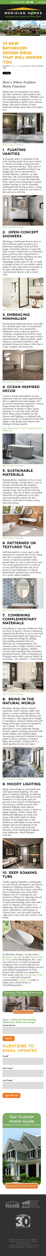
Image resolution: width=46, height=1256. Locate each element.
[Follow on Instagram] (30, 2)
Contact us (24, 979)
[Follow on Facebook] (27, 2)
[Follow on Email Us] (32, 2)
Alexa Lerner (16, 66)
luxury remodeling (15, 956)
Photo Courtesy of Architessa (13, 145)
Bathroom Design (25, 1022)
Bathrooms (9, 1022)
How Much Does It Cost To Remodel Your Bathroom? (22, 429)
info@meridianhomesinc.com (23, 1245)
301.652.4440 (18, 2)
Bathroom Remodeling (23, 1019)
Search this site (9, 1025)
